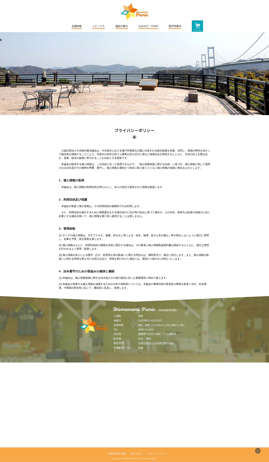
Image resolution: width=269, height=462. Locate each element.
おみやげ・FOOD (148, 26)
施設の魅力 (121, 26)
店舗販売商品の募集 (117, 453)
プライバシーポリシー (156, 453)
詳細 (140, 347)
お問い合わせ (136, 453)
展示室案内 (175, 26)
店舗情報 (77, 26)
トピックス (98, 26)
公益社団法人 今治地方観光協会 (156, 343)
